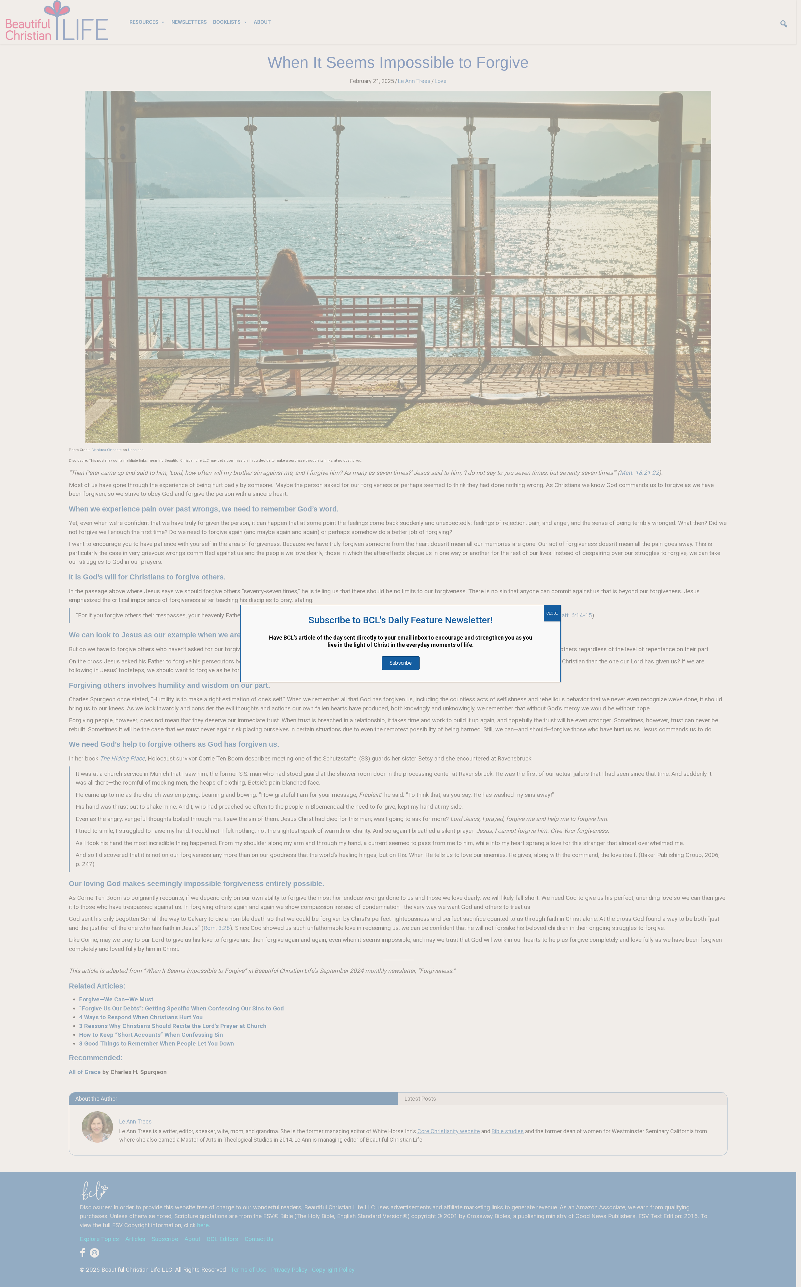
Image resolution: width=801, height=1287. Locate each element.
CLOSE (552, 613)
